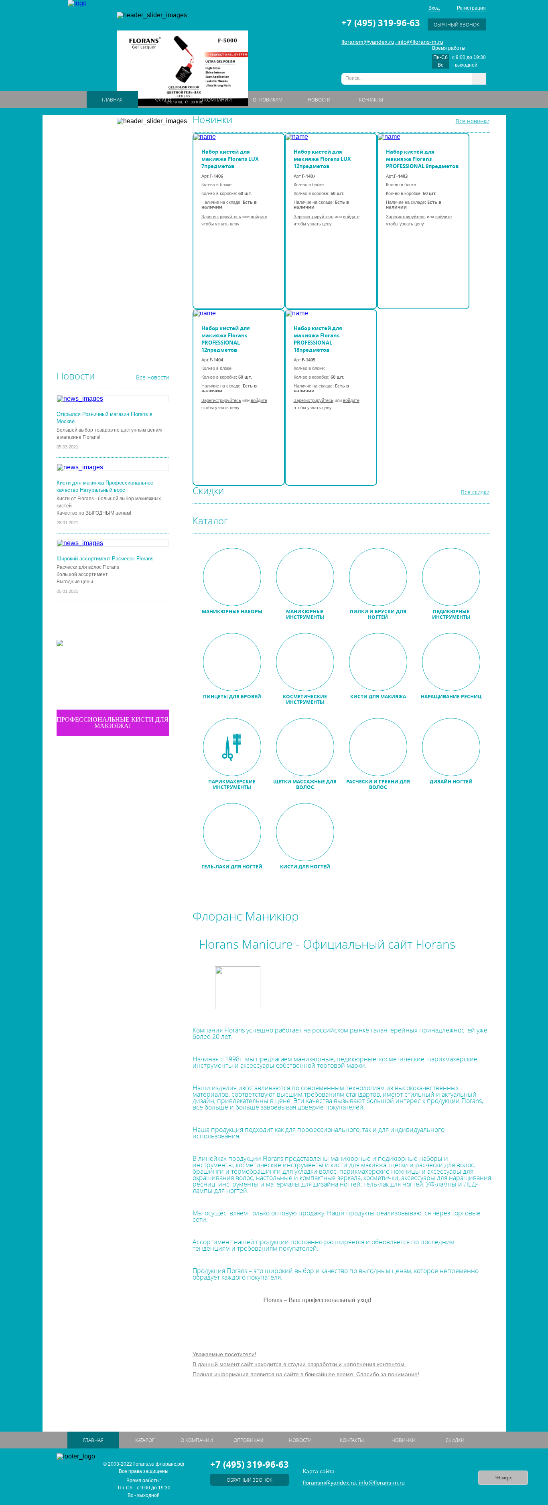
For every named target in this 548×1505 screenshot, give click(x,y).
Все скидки (475, 492)
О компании (215, 99)
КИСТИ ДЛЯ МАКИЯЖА (88, 234)
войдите (259, 216)
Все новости (152, 377)
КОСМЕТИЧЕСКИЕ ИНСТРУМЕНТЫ (102, 219)
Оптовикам (267, 99)
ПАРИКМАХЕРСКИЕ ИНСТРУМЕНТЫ (104, 266)
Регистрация (471, 8)
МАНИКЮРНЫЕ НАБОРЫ (90, 141)
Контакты (371, 99)
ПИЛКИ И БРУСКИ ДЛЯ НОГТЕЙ (98, 172)
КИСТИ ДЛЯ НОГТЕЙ (85, 344)
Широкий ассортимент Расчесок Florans (105, 559)
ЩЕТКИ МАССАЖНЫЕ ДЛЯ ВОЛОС (101, 281)
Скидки (455, 1440)
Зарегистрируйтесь (221, 216)
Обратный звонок (456, 24)
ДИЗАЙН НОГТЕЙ (81, 313)
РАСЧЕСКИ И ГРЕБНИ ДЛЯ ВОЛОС (102, 297)
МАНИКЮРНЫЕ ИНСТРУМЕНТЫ (99, 156)
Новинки (404, 1440)
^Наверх (503, 1478)
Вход (434, 8)
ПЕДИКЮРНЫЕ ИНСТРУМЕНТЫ (98, 188)
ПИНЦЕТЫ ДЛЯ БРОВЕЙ (90, 203)
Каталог (164, 99)
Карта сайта (319, 1471)
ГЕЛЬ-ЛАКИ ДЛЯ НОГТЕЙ (90, 328)
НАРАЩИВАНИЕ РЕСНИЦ (91, 250)
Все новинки (472, 121)
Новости (319, 99)
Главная (112, 99)
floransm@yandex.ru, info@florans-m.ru (392, 42)
